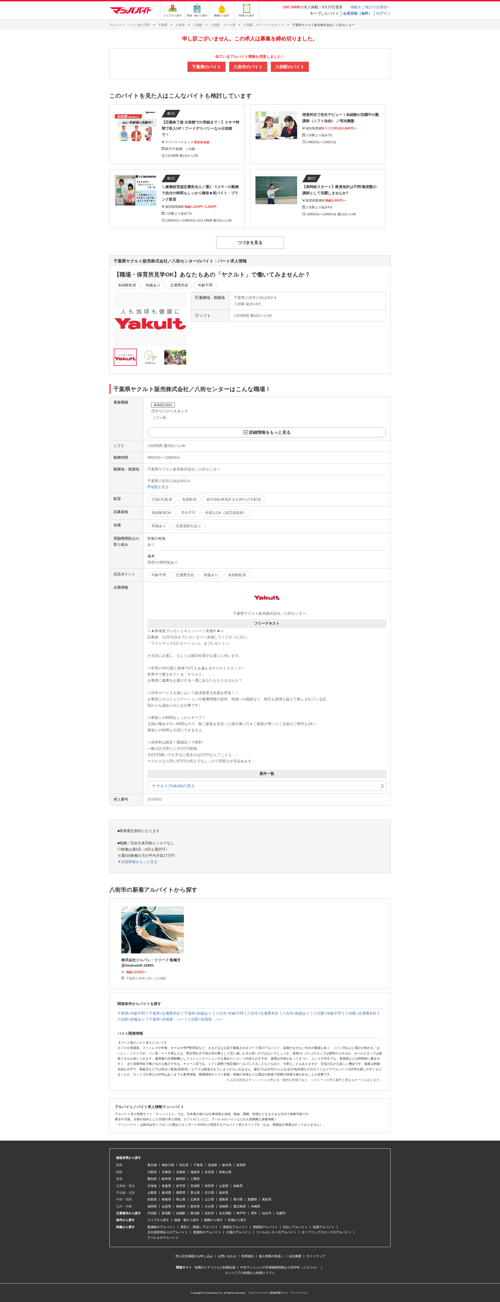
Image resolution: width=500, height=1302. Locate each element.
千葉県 (198, 1165)
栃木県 (227, 1165)
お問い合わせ (227, 1256)
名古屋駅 (225, 1213)
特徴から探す (237, 1220)
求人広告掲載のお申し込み (194, 1256)
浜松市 (209, 1213)
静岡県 (180, 1179)
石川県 (209, 1192)
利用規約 (247, 1256)
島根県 (166, 1199)
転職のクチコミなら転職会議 (215, 1267)
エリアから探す (158, 1220)
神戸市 (241, 1213)
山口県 (209, 1199)
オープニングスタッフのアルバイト (327, 1232)
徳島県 (223, 1199)
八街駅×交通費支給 (361, 1013)
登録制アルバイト (265, 1227)
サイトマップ (315, 1256)
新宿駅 (166, 1213)
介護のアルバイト (238, 1232)
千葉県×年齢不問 (131, 1013)
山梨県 (152, 1192)
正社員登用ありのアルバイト (167, 1232)
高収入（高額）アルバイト (199, 1227)
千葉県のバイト (206, 67)
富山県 (195, 1192)
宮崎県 (223, 1206)
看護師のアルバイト (207, 1232)
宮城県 (195, 1186)
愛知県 (152, 1179)
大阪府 (152, 1172)
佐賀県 (166, 1206)
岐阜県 (166, 1179)
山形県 (223, 1186)
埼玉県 (184, 1165)
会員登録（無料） (357, 13)
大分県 (209, 1206)
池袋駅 (180, 1213)
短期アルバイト (324, 1227)
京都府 (180, 1172)
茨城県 (212, 1165)
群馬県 (241, 1165)
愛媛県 (252, 1199)
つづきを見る (250, 242)
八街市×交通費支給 (262, 1013)
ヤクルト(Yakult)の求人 (173, 786)
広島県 (195, 1199)
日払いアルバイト (295, 1227)
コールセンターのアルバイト (276, 1232)
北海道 (152, 1186)
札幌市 (281, 1213)
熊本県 (195, 1206)
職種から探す (213, 1220)
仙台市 (266, 1213)
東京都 (152, 1165)
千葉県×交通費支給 (164, 1013)
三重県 (195, 1179)
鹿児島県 (239, 1206)
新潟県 (166, 1192)
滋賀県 (195, 1172)
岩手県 (180, 1186)
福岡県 (152, 1206)
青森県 (166, 1186)
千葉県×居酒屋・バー (166, 1019)
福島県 (238, 1186)
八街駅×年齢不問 (327, 1013)
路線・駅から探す (186, 1220)
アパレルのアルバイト (163, 1238)
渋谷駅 (152, 1213)
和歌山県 (225, 1172)
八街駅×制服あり (131, 1019)
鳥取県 (152, 1199)
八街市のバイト (248, 67)
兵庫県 (166, 1172)
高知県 (266, 1199)
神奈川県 (168, 1165)
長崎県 (180, 1206)
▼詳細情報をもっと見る (137, 862)
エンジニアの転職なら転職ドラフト (250, 1273)
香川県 (238, 1199)
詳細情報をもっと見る (270, 432)
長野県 (180, 1192)
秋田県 (209, 1186)
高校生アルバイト (235, 1227)
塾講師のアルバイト (161, 1227)
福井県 (223, 1192)
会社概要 (295, 1256)
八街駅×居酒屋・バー (205, 1019)
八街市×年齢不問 (229, 1013)
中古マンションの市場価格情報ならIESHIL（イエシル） (279, 1267)
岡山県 (180, 1199)
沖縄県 (255, 1206)
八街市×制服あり (296, 1013)
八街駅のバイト (289, 67)
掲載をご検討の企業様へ (371, 7)
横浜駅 (195, 1213)
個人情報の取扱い (271, 1256)
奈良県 (209, 1172)
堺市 (254, 1213)
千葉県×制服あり (198, 1013)
